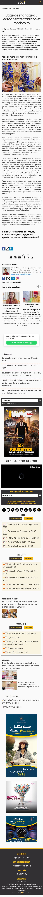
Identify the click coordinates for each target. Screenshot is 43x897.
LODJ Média (25, 326)
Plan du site (16, 893)
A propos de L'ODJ (22, 857)
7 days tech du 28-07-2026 (20, 546)
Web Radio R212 (21, 882)
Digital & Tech (13, 318)
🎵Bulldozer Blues (15, 648)
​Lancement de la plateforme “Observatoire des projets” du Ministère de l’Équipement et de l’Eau (28, 684)
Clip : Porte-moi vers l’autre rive (21, 633)
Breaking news (14, 8)
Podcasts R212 (34, 321)
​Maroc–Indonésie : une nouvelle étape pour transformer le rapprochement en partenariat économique (19, 604)
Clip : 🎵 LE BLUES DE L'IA (17, 652)
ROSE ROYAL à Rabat (12, 707)
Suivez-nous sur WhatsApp (21, 343)
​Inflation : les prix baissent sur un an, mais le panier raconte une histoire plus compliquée (21, 383)
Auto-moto (22, 321)
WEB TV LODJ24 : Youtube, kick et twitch (21, 461)
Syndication (27, 893)
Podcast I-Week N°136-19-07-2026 (23, 588)
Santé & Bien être (23, 318)
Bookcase (17, 326)
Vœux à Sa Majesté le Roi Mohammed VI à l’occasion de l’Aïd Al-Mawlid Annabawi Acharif (31, 311)
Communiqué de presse (26, 316)
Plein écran (35, 467)
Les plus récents (16, 518)
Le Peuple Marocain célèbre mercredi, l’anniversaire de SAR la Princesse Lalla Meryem (11, 310)
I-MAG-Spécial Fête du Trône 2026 (23, 538)
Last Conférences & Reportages (30, 323)
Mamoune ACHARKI (16, 29)
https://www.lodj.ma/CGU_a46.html (22, 503)
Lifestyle (31, 318)
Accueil (4, 8)
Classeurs (28, 518)
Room (27, 321)
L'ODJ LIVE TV (21, 874)
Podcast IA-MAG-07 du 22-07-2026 (23, 584)
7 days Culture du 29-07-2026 (21, 542)
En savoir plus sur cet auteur (26, 273)
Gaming (36, 316)
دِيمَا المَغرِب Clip (13, 637)
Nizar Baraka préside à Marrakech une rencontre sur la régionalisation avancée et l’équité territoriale (20, 666)
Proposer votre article (21, 866)
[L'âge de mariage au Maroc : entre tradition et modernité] (21, 63)
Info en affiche (15, 316)
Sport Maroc (15, 321)
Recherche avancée (9, 404)
